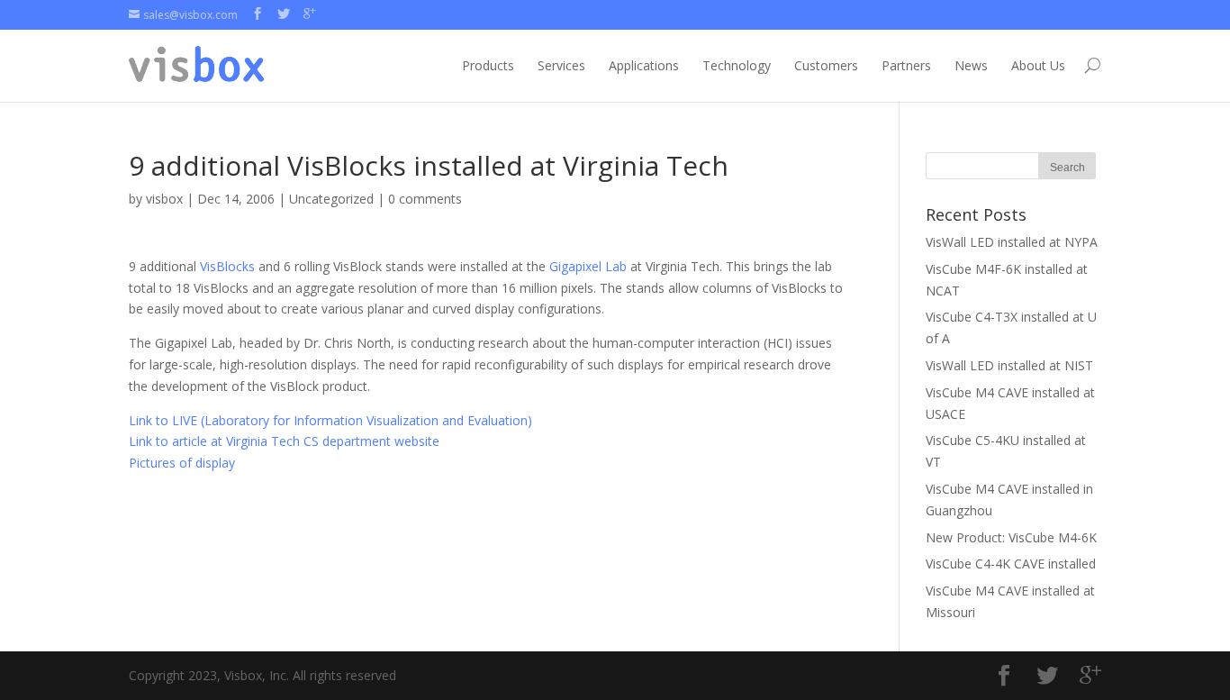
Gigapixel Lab (588, 266)
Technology (736, 65)
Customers (826, 65)
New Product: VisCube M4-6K (1011, 537)
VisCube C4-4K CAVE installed (1011, 563)
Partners (906, 65)
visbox (164, 198)
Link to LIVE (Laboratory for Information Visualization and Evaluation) (330, 420)
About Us (1038, 65)
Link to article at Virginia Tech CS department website (284, 441)
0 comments (425, 198)
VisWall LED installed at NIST (1009, 365)
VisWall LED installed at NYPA (1012, 241)
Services (561, 65)
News (971, 65)
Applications (644, 65)
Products (488, 65)
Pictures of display (182, 462)
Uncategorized (331, 198)
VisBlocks (227, 266)
